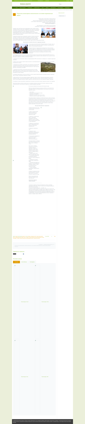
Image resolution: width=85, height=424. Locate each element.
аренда (29, 236)
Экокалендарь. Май (45, 376)
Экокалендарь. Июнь (24, 376)
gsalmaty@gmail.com (40, 0)
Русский (68, 0)
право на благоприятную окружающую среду (35, 237)
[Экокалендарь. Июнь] (17, 376)
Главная (45, 9)
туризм (18, 238)
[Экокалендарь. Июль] (37, 301)
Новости (48, 9)
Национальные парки (19, 237)
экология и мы (37, 238)
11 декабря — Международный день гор (46, 244)
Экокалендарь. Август (25, 301)
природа (14, 238)
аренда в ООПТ (33, 236)
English (71, 0)
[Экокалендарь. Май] (37, 376)
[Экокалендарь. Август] (17, 301)
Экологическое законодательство (26, 238)
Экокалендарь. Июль (45, 301)
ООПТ (25, 237)
